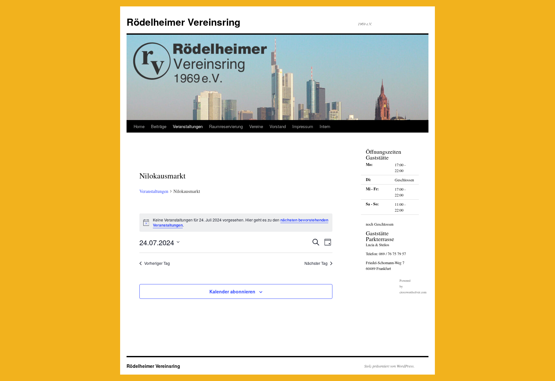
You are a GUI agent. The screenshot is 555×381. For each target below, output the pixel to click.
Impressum (302, 126)
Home (139, 126)
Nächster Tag (316, 263)
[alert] (235, 222)
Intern (325, 126)
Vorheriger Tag (157, 263)
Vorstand (277, 126)
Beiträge (158, 126)
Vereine (256, 126)
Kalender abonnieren (232, 291)
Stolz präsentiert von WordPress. (389, 365)
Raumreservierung (226, 126)
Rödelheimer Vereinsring (183, 22)
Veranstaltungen (188, 126)
